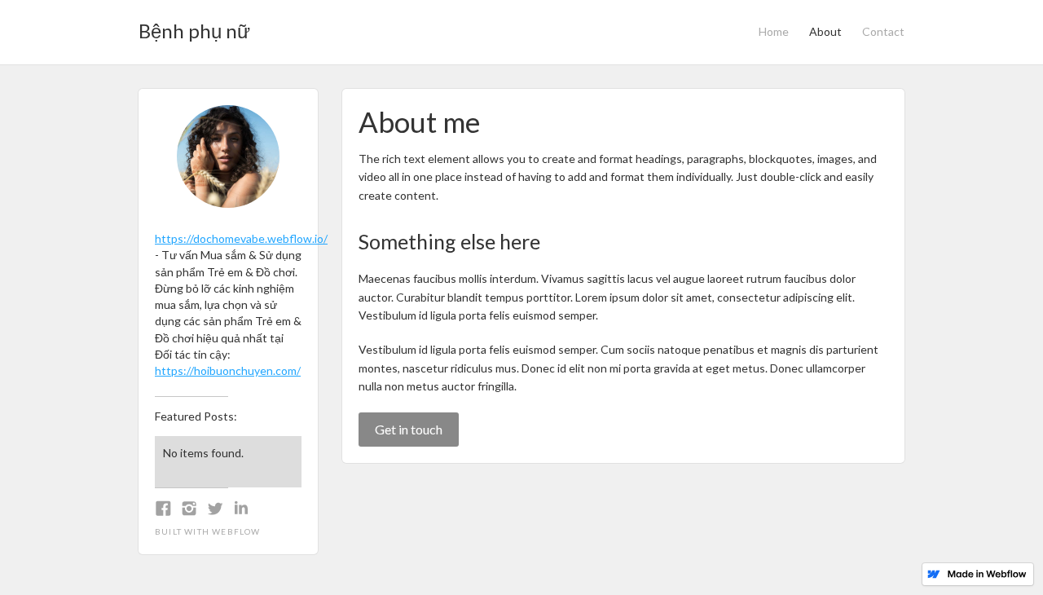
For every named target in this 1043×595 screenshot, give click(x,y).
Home (774, 31)
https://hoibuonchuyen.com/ (228, 370)
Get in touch (408, 429)
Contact (883, 31)
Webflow (236, 531)
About (825, 31)
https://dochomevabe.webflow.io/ (241, 238)
